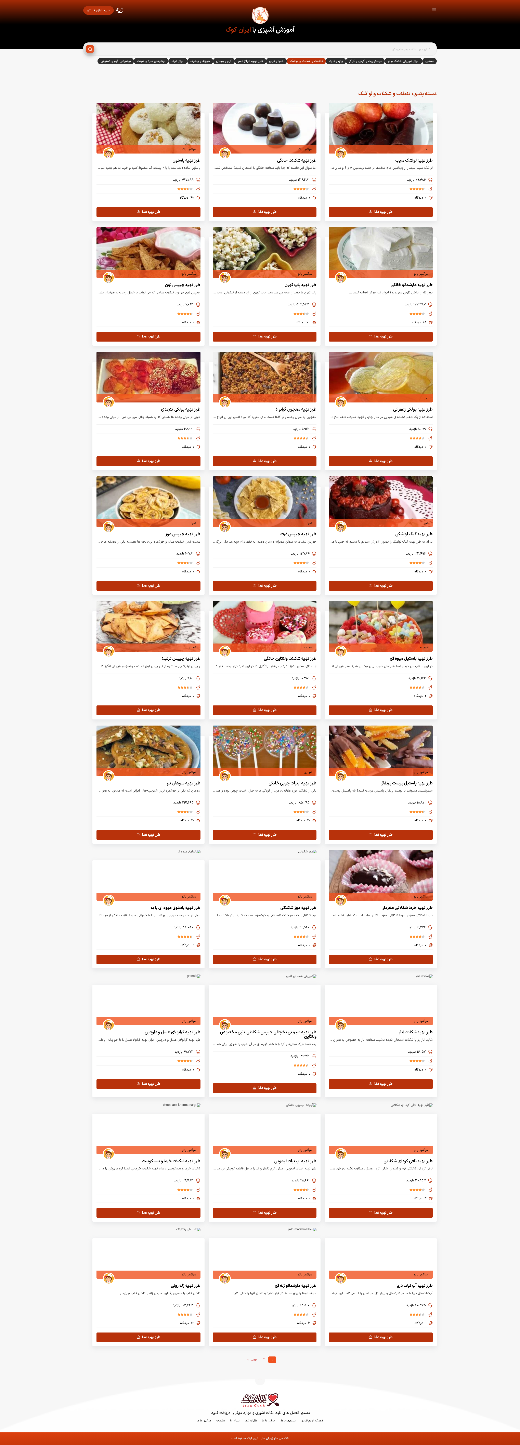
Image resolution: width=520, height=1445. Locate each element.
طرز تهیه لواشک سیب (414, 160)
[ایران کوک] (260, 16)
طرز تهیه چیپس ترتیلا (181, 658)
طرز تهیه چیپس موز (182, 534)
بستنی (429, 61)
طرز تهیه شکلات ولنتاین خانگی (290, 658)
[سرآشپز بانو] (223, 149)
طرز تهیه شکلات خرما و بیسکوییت (171, 1161)
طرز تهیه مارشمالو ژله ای (295, 1286)
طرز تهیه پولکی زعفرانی (413, 409)
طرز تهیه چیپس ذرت (298, 534)
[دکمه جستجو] (90, 49)
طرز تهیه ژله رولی (185, 1286)
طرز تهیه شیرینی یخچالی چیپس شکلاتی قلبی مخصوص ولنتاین (268, 1034)
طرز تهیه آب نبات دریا (414, 1286)
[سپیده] (339, 647)
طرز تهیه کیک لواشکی (414, 534)
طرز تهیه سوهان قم (183, 783)
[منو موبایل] (434, 10)
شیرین (192, 647)
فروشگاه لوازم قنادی (312, 1421)
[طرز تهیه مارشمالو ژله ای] (302, 1229)
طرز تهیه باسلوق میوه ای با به (175, 908)
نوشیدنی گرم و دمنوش (116, 61)
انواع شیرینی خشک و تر (403, 61)
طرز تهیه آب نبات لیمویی (295, 1161)
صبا (426, 149)
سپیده (424, 647)
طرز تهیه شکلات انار (416, 1032)
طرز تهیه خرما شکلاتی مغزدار (407, 908)
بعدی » (252, 1359)
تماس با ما (268, 1421)
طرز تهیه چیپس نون (182, 285)
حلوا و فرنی (276, 61)
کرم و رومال (224, 61)
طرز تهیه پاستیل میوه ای (411, 658)
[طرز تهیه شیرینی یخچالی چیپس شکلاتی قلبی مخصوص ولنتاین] (301, 976)
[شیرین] (107, 647)
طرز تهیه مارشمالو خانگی (412, 285)
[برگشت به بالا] (260, 1380)
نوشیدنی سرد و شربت (151, 61)
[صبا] (339, 149)
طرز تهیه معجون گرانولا (296, 409)
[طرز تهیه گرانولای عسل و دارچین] (193, 976)
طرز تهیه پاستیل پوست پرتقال (406, 783)
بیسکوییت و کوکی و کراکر (365, 61)
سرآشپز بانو (305, 149)
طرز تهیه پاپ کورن (300, 285)
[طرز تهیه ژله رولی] (188, 1229)
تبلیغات (220, 1421)
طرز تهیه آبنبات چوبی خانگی (292, 783)
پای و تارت (336, 61)
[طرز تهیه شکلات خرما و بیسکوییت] (181, 1105)
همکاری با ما (204, 1421)
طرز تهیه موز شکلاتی (298, 908)
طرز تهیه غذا (383, 212)
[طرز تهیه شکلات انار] (424, 976)
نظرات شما (251, 1421)
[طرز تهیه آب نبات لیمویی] (301, 1105)
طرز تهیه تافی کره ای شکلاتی (408, 1161)
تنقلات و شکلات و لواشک (306, 61)
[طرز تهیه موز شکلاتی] (307, 851)
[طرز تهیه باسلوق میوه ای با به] (188, 851)
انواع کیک (177, 61)
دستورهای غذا (288, 1421)
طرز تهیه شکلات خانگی (296, 160)
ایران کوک (238, 30)
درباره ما (235, 1421)
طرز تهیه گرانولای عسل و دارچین (172, 1032)
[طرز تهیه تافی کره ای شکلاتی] (412, 1105)
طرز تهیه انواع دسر (250, 61)
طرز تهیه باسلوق (186, 160)
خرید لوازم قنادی (98, 10)
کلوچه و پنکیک (200, 61)
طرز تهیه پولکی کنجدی (180, 409)
